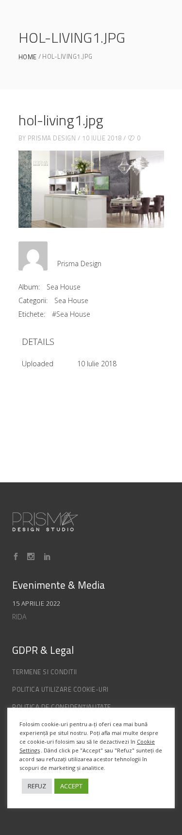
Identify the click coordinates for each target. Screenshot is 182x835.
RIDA (19, 616)
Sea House (64, 286)
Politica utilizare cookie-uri (60, 689)
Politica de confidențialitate (61, 707)
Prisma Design (52, 138)
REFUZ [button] (37, 786)
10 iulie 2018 (102, 138)
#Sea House (71, 314)
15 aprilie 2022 (36, 603)
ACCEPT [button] (71, 786)
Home (27, 57)
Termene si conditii (44, 672)
